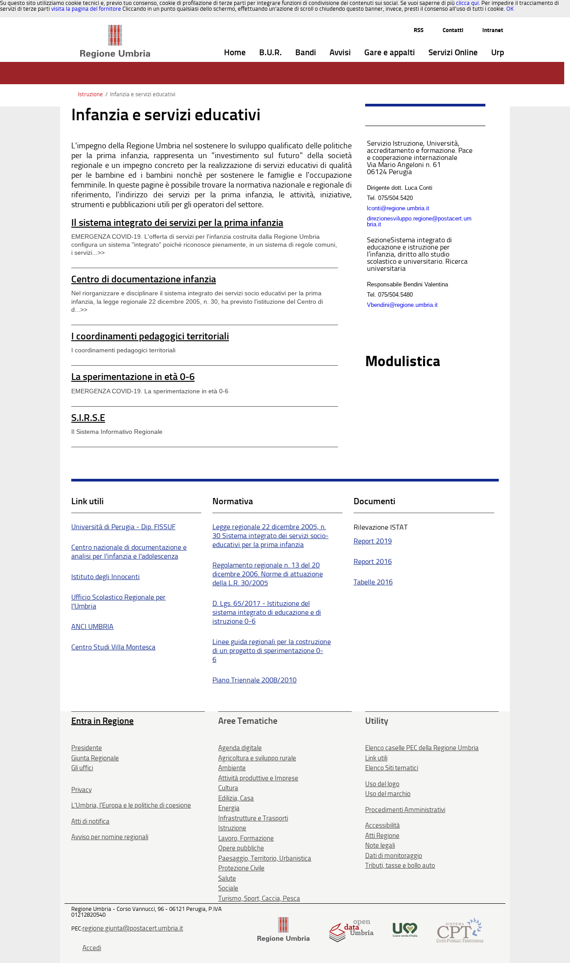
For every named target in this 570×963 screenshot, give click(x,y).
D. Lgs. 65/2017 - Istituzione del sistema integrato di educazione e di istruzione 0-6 (266, 612)
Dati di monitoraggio (393, 856)
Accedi (91, 948)
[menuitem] (234, 53)
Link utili (376, 758)
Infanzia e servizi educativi (142, 94)
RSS (418, 30)
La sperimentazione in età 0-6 (133, 377)
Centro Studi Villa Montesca (113, 647)
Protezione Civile (241, 868)
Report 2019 (373, 541)
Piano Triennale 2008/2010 (254, 680)
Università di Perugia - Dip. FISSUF (123, 526)
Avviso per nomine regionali (109, 837)
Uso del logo (382, 784)
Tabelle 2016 (373, 582)
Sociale (228, 888)
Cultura (228, 788)
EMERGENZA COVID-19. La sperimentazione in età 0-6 (149, 391)
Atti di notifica (90, 821)
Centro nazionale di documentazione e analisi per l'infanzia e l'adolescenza (129, 551)
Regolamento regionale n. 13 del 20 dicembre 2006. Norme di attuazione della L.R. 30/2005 (267, 574)
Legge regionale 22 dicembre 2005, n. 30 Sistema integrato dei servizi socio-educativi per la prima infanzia (270, 535)
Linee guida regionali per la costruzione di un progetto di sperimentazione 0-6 (271, 650)
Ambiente (232, 768)
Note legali (380, 845)
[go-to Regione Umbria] (115, 29)
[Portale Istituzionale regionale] (283, 929)
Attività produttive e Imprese (258, 778)
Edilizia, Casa (236, 798)
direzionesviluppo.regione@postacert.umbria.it (419, 221)
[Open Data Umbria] (351, 929)
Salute (227, 878)
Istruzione (90, 94)
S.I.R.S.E (88, 418)
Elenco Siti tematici (391, 768)
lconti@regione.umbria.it (398, 208)
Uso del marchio (388, 794)
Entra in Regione (102, 720)
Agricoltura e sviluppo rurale (257, 758)
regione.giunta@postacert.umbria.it (132, 928)
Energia (229, 808)
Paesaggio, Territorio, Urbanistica (264, 858)
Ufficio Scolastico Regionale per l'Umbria (118, 601)
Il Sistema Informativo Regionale (117, 431)
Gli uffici (82, 768)
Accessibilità (382, 825)
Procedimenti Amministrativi (405, 810)
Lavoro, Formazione (246, 838)
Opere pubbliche (241, 848)
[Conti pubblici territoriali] (459, 929)
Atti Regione (382, 836)
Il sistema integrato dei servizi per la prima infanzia (177, 222)
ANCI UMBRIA (92, 626)
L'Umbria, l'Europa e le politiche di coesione (131, 805)
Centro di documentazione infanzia (143, 279)
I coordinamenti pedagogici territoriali (150, 336)
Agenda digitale (240, 748)
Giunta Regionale (95, 758)
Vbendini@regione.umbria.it (402, 305)
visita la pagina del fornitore (86, 8)
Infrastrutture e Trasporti (253, 818)
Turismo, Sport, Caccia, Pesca (259, 898)
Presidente (86, 748)
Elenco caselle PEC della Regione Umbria (422, 748)
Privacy (81, 790)
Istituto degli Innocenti (105, 576)
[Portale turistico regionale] (405, 929)
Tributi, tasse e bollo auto (400, 865)
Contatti (453, 30)
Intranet (492, 30)
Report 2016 (373, 561)
